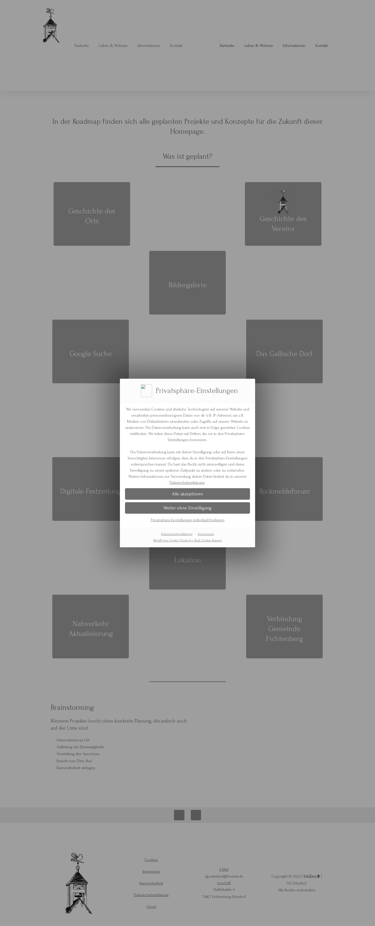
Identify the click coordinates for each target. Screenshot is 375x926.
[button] (187, 494)
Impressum (206, 534)
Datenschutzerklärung (187, 482)
